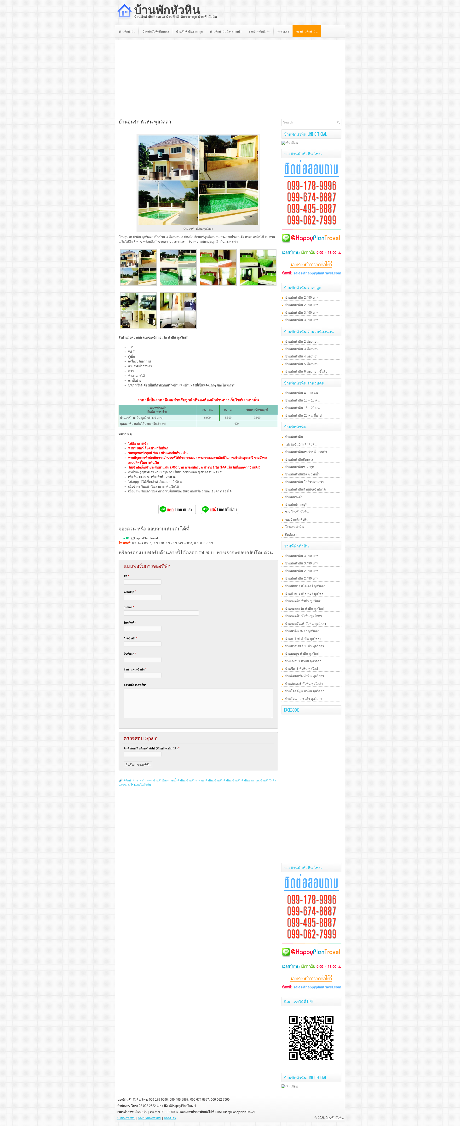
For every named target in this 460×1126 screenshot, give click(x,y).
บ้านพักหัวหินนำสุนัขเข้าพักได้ (305, 489)
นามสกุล (130, 591)
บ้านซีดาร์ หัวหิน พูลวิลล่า (302, 668)
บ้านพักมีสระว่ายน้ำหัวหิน (169, 780)
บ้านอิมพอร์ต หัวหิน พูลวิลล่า (304, 676)
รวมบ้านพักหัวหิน (259, 31)
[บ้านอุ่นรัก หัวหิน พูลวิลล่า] (138, 285)
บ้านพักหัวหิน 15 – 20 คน (302, 408)
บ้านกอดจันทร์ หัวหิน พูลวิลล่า (305, 623)
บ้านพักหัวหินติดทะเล (156, 31)
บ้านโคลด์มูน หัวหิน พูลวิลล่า (304, 691)
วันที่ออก (130, 654)
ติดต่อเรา (283, 31)
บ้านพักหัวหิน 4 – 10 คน (301, 393)
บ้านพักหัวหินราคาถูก (189, 31)
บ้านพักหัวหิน (167, 10)
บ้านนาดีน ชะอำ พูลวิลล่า (302, 631)
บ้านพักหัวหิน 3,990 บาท (301, 320)
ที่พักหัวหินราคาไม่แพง (137, 780)
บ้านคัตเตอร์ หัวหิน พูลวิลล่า (304, 684)
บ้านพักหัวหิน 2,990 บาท (301, 305)
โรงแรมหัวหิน (294, 527)
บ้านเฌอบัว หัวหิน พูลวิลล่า (303, 661)
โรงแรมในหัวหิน (141, 784)
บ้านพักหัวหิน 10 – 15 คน (302, 400)
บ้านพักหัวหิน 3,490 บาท (301, 312)
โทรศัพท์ (130, 622)
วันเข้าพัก (130, 638)
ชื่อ (126, 576)
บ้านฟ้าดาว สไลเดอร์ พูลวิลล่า (305, 593)
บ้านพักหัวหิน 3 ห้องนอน (301, 349)
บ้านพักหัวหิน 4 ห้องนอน (301, 356)
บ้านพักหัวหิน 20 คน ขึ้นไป (303, 415)
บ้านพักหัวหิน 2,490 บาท (301, 297)
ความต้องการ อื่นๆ (135, 685)
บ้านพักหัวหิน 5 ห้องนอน (301, 364)
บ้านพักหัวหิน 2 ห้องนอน (301, 341)
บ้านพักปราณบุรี (296, 504)
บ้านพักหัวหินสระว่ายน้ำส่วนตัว (306, 452)
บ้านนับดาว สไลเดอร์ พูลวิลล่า (305, 586)
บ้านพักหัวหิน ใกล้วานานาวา (304, 482)
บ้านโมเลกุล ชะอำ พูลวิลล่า (303, 699)
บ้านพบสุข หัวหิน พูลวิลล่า (302, 653)
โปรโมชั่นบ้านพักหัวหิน (300, 444)
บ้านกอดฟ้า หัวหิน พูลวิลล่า (303, 616)
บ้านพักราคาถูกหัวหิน (199, 780)
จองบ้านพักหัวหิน (306, 31)
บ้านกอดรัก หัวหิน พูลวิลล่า (303, 601)
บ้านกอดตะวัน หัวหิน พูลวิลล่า (305, 608)
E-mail (129, 607)
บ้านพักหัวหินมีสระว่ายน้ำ (226, 31)
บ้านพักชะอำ (293, 497)
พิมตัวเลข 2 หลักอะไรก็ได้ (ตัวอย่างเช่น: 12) (151, 748)
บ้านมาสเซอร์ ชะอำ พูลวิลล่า (304, 646)
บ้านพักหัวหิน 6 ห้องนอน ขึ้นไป (306, 371)
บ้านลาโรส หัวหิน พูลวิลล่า (303, 638)
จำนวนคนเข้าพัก (135, 669)
